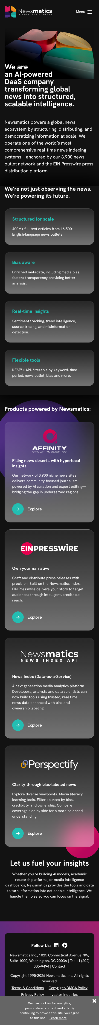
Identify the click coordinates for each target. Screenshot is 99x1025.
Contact (58, 966)
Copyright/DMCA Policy (68, 987)
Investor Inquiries (63, 994)
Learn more (58, 1018)
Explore (34, 509)
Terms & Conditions (28, 987)
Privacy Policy (32, 994)
